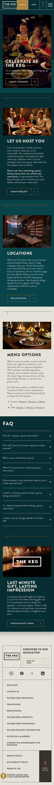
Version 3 (40, 407)
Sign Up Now (30, 662)
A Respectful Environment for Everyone (23, 743)
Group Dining (14, 710)
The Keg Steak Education (20, 698)
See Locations (18, 298)
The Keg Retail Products (20, 717)
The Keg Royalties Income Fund (23, 730)
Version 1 (23, 401)
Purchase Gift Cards (22, 623)
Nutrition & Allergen (18, 736)
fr (43, 7)
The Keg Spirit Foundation (21, 723)
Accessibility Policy (17, 762)
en (43, 3)
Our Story (12, 685)
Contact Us (13, 691)
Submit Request (19, 191)
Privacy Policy (14, 756)
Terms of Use (14, 769)
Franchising (13, 704)
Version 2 (32, 401)
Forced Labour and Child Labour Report (18, 776)
